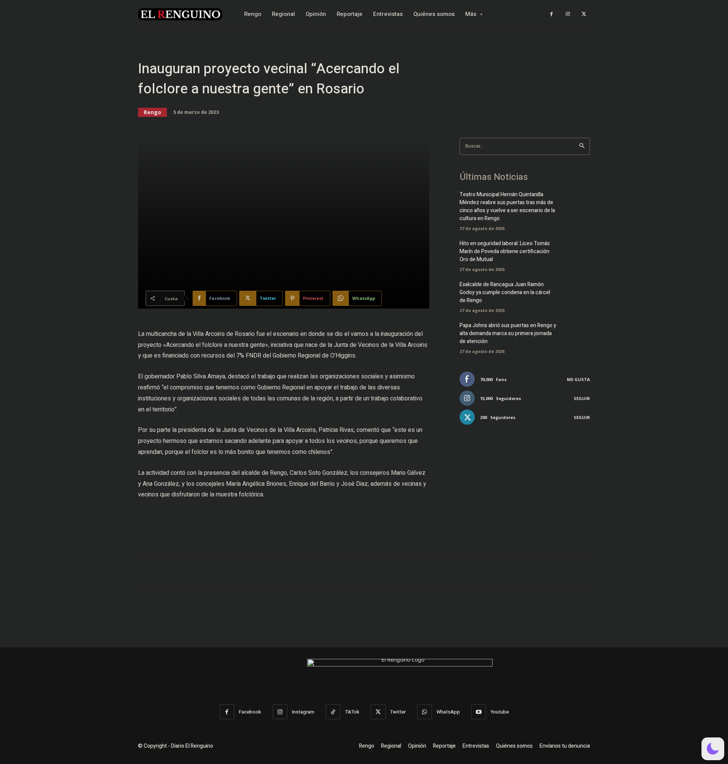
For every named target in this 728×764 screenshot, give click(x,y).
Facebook (250, 711)
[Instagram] (568, 14)
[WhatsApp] (424, 711)
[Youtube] (478, 711)
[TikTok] (333, 711)
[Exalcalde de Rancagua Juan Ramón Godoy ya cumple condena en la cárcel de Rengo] (577, 294)
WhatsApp (448, 711)
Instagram (303, 711)
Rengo (152, 112)
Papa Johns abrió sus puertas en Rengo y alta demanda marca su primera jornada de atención (508, 333)
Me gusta (578, 379)
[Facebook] (551, 14)
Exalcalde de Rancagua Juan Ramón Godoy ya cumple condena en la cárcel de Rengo (505, 292)
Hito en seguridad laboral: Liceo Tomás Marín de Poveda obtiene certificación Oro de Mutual (505, 251)
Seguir (582, 398)
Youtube (500, 711)
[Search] (582, 146)
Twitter (398, 711)
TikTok (352, 711)
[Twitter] (583, 14)
